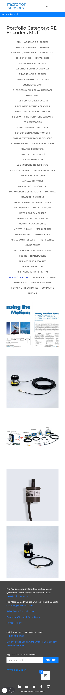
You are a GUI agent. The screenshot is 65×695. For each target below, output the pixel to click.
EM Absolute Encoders (33, 74)
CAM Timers (47, 53)
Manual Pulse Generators (25, 192)
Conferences (23, 58)
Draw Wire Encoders (32, 63)
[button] (8, 690)
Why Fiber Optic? (16, 669)
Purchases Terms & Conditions (23, 617)
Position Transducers (32, 256)
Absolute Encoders (36, 42)
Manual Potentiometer (32, 186)
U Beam (32, 293)
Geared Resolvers (32, 149)
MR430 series (32, 245)
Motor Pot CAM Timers (32, 213)
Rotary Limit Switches (24, 288)
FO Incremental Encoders (32, 127)
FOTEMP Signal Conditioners (32, 133)
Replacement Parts (44, 277)
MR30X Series (43, 229)
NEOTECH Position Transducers (32, 250)
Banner (45, 47)
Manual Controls (32, 181)
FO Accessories (32, 122)
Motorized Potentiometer (32, 218)
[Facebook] (41, 686)
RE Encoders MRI (19, 277)
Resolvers (20, 282)
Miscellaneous (42, 208)
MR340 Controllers (23, 240)
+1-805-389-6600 (15, 636)
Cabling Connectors (23, 53)
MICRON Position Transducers (32, 202)
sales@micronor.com (17, 596)
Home (4, 14)
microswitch (21, 208)
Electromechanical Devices (33, 69)
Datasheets (42, 58)
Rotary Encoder (41, 282)
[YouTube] (27, 686)
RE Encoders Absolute (32, 261)
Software (48, 288)
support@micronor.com (19, 605)
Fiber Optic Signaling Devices (32, 111)
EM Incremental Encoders (32, 79)
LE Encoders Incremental (32, 165)
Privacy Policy (13, 622)
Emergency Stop (32, 85)
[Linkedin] (19, 686)
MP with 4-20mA (23, 229)
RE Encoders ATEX (32, 266)
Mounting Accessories (32, 224)
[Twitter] (34, 686)
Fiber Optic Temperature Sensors (32, 117)
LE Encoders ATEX (32, 159)
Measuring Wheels (32, 197)
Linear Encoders (44, 170)
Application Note (25, 47)
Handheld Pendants (32, 154)
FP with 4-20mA (20, 143)
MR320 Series (23, 234)
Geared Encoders (43, 143)
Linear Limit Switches (33, 176)
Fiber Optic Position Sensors (32, 106)
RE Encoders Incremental (32, 272)
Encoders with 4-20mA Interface (33, 90)
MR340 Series (46, 240)
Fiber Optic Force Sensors (32, 101)
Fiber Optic (32, 95)
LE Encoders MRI (20, 170)
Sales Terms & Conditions (20, 611)
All (19, 42)
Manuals (50, 192)
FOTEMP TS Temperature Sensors (32, 138)
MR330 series (42, 234)
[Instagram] (49, 686)
